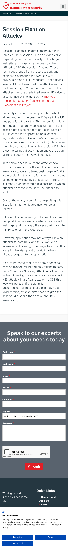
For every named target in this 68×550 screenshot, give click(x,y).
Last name (8, 364)
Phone (6, 387)
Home (5, 13)
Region (7, 411)
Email (6, 376)
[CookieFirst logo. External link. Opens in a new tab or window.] (3, 512)
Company (8, 399)
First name (8, 352)
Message (8, 423)
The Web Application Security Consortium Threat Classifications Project (29, 101)
